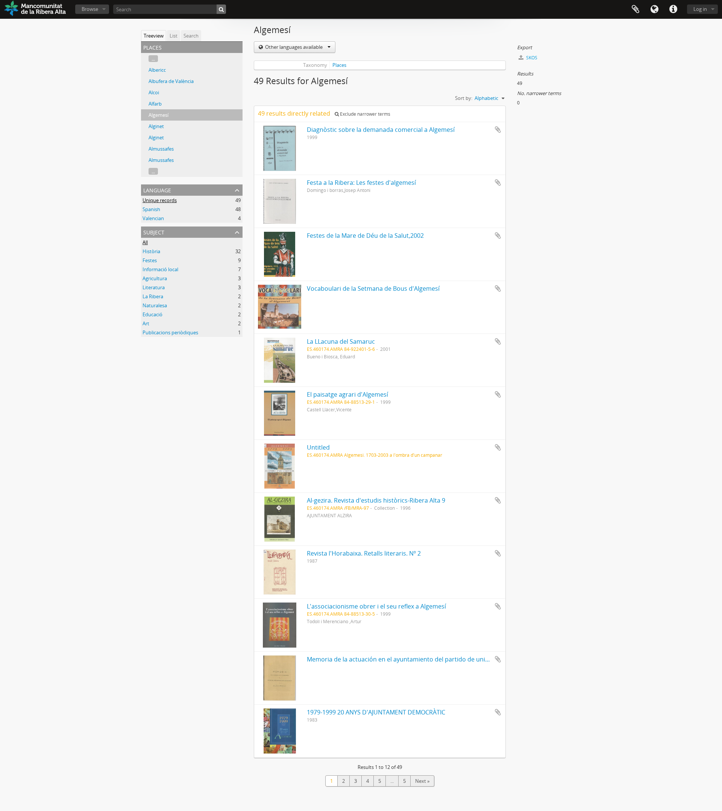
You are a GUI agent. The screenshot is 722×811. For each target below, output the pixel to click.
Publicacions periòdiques (170, 332)
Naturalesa (155, 305)
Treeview (154, 35)
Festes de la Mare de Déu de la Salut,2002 (365, 235)
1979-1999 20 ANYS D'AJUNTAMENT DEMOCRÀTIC (376, 712)
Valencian (153, 218)
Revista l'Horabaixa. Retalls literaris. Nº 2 (364, 553)
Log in (700, 9)
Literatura (154, 287)
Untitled (318, 447)
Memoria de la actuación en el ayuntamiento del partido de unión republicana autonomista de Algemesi (454, 659)
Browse (90, 9)
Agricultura (155, 278)
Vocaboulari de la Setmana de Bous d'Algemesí (373, 288)
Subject (153, 232)
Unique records (160, 200)
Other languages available (294, 47)
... (153, 58)
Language (654, 9)
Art (146, 323)
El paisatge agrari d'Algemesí (347, 394)
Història (151, 251)
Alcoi (154, 92)
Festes (150, 260)
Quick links (673, 9)
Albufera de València (171, 81)
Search (191, 35)
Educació (152, 314)
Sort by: (463, 98)
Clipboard (635, 9)
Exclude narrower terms (364, 114)
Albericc (157, 69)
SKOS (531, 57)
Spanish (151, 209)
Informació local (160, 269)
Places (339, 65)
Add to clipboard (498, 129)
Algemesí (158, 115)
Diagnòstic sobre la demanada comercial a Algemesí (381, 129)
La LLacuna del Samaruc (341, 341)
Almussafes (161, 148)
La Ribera (153, 296)
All (145, 242)
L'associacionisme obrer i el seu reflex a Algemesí (376, 606)
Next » (422, 781)
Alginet (156, 126)
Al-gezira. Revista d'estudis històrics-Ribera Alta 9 (376, 500)
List (173, 35)
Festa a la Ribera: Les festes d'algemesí (361, 182)
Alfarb (155, 103)
